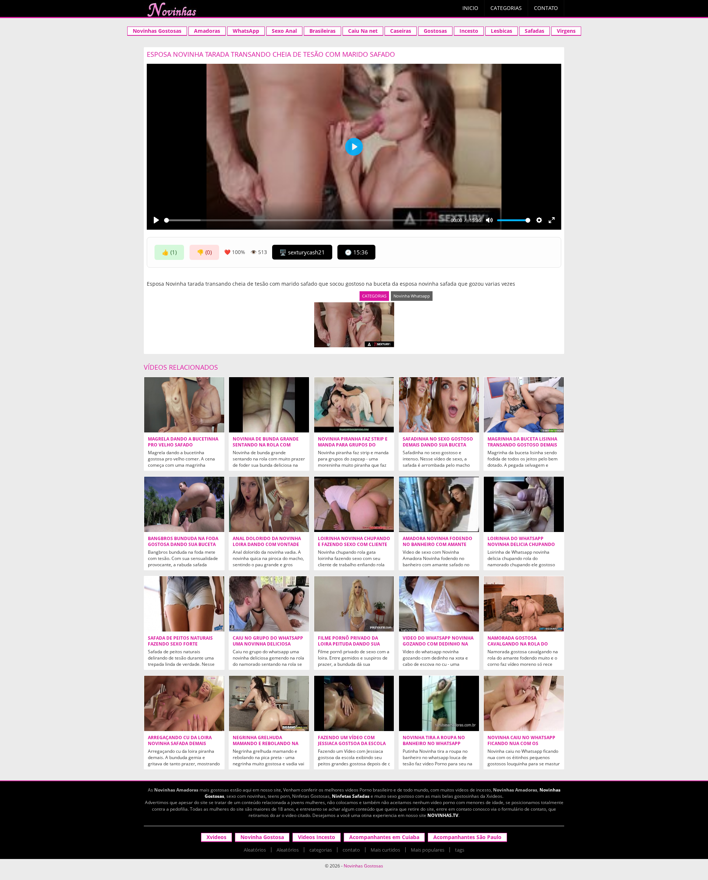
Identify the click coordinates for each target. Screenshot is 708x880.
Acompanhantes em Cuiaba (384, 837)
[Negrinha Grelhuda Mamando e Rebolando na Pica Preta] (269, 703)
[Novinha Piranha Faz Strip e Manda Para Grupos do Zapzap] (354, 404)
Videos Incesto (316, 837)
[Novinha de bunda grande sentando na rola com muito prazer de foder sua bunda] (269, 404)
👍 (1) (169, 252)
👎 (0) (204, 252)
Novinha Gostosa (262, 837)
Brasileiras (322, 30)
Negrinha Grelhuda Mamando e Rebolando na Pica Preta (265, 743)
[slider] (306, 220)
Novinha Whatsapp (411, 296)
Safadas (534, 30)
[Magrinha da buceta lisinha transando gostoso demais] (524, 404)
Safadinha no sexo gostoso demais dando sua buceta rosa (438, 445)
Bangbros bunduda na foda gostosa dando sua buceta (183, 541)
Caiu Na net (363, 30)
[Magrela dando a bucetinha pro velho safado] (184, 404)
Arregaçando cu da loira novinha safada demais (180, 741)
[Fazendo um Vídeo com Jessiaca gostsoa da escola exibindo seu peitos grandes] (354, 703)
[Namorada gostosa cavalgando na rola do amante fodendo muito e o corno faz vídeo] (524, 604)
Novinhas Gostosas (157, 30)
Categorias (506, 7)
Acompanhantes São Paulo (467, 837)
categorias (320, 849)
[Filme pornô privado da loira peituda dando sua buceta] (354, 604)
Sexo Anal (284, 30)
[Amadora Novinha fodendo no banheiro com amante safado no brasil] (439, 504)
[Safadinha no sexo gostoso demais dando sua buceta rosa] (439, 404)
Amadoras (207, 30)
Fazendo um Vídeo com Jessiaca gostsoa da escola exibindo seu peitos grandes (353, 743)
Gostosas (435, 30)
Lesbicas (501, 30)
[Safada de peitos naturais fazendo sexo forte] (184, 604)
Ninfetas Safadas (350, 796)
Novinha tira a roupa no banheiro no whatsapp (434, 741)
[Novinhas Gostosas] (171, 9)
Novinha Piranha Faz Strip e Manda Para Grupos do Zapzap (353, 445)
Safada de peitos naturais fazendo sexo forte (180, 641)
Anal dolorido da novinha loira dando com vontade (267, 541)
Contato (546, 7)
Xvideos (216, 837)
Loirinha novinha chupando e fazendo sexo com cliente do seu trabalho (354, 544)
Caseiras (400, 30)
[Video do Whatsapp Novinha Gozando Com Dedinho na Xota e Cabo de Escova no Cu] (439, 604)
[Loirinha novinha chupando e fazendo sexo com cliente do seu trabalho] (354, 504)
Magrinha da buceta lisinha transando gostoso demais (522, 442)
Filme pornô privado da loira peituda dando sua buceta (349, 644)
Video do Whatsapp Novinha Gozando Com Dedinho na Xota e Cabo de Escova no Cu (438, 644)
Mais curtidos (385, 849)
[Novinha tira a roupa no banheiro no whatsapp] (439, 703)
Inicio (470, 7)
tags (459, 849)
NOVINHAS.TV (442, 815)
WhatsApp (246, 30)
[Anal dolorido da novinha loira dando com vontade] (269, 504)
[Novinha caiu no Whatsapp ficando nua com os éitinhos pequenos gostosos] (524, 703)
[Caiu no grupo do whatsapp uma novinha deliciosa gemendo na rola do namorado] (269, 604)
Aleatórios (255, 849)
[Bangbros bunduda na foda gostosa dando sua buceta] (184, 504)
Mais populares (427, 849)
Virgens (566, 30)
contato (351, 849)
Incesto (468, 30)
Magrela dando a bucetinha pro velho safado (183, 442)
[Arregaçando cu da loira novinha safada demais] (184, 703)
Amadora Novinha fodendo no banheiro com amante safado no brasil (437, 544)
